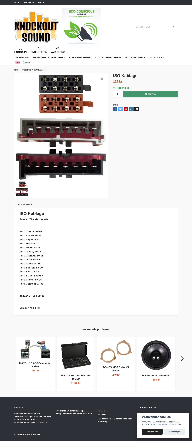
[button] (182, 361)
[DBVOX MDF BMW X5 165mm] (115, 353)
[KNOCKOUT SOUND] (40, 28)
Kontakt (101, 413)
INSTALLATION (156, 60)
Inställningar (174, 432)
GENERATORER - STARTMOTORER (48, 60)
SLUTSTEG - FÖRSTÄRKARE (107, 60)
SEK (40, 2)
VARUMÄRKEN (20, 60)
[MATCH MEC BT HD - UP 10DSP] (75, 357)
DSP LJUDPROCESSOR (79, 60)
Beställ (152, 96)
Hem (16, 72)
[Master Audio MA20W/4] (156, 357)
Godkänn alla (152, 432)
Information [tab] (25, 206)
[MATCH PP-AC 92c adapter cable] (35, 351)
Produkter (26, 72)
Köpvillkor (102, 417)
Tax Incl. (28, 2)
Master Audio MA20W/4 (156, 377)
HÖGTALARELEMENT (134, 60)
